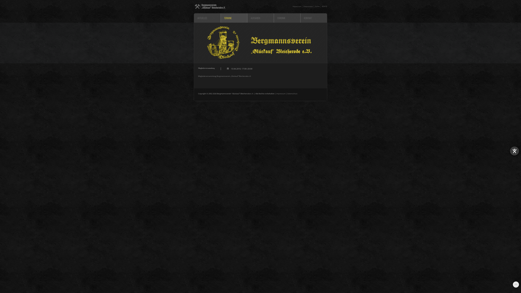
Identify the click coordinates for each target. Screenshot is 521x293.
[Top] (516, 284)
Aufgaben (255, 18)
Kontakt (308, 18)
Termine (228, 18)
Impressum (297, 6)
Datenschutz (308, 6)
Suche (317, 6)
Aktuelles (202, 18)
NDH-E (324, 6)
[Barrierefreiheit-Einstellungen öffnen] (514, 150)
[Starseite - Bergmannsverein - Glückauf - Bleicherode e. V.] (210, 9)
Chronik (281, 18)
